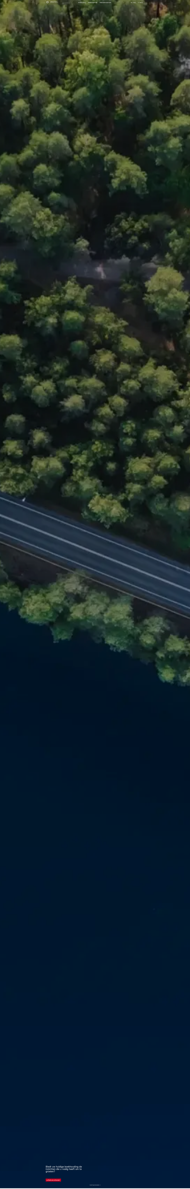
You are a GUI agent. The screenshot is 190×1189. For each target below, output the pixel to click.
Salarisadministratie (105, 2)
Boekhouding (82, 2)
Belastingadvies (92, 2)
